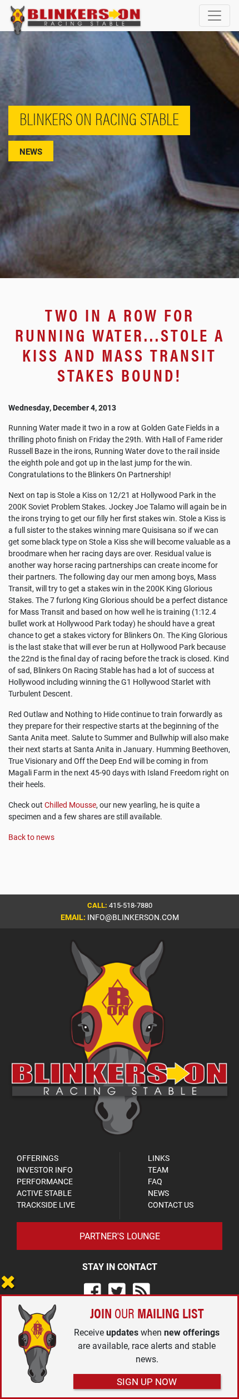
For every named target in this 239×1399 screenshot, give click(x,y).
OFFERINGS (37, 1158)
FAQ (155, 1181)
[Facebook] (92, 1291)
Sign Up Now (147, 1381)
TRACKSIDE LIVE (46, 1204)
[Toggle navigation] (214, 15)
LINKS (159, 1158)
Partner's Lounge (119, 1236)
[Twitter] (117, 1291)
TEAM (158, 1169)
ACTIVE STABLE (44, 1193)
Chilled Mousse (70, 804)
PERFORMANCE (45, 1181)
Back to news (31, 837)
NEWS (158, 1193)
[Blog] (141, 1291)
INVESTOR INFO (45, 1169)
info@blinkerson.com (133, 917)
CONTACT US (170, 1204)
